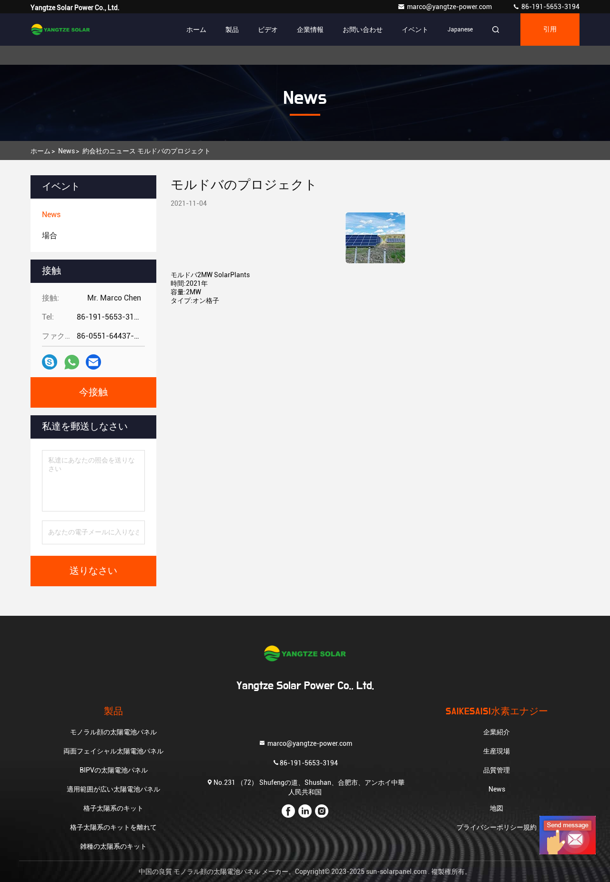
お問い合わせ (363, 29)
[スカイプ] (49, 362)
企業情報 (310, 29)
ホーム (196, 29)
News (66, 151)
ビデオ (268, 29)
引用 (550, 29)
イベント (415, 29)
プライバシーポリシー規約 (497, 827)
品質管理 (496, 770)
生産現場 (496, 751)
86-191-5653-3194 (550, 6)
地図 (496, 808)
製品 (232, 29)
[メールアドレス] (93, 362)
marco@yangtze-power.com (450, 6)
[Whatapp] (71, 362)
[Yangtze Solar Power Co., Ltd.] (60, 29)
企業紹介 (496, 732)
